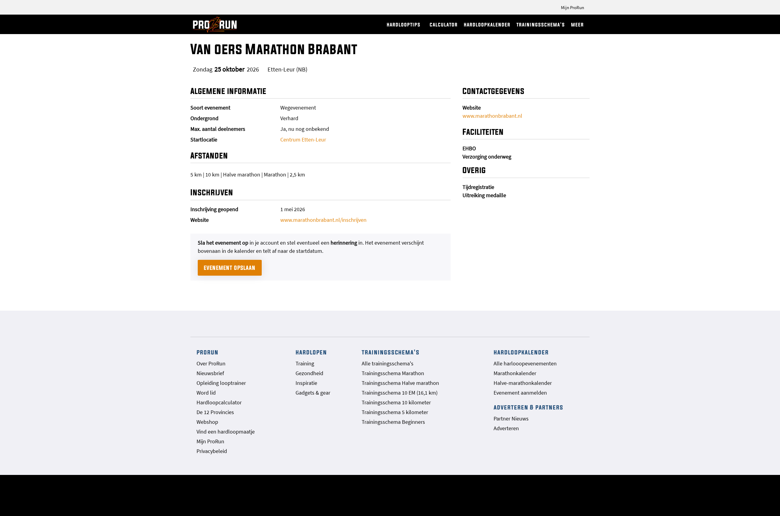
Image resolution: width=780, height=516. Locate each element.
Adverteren (506, 428)
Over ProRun (211, 363)
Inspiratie (306, 382)
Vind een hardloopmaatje (226, 431)
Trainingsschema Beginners (393, 421)
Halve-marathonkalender (523, 382)
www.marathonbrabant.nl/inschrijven (323, 219)
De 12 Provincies (215, 412)
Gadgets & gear (313, 392)
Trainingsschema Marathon (393, 373)
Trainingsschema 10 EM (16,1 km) (400, 392)
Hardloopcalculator (219, 402)
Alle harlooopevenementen (525, 363)
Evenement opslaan (230, 268)
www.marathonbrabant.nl (492, 115)
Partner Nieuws (511, 418)
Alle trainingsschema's (387, 363)
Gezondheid (309, 373)
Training (305, 363)
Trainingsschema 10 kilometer (396, 402)
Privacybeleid (212, 451)
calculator (444, 24)
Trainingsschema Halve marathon (400, 382)
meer (577, 24)
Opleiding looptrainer (221, 382)
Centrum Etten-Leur (303, 139)
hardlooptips (403, 24)
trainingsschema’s (540, 24)
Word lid (206, 392)
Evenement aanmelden (520, 392)
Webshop (207, 421)
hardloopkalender (487, 24)
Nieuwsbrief (210, 373)
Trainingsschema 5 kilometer (395, 412)
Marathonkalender (515, 373)
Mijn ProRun (572, 7)
